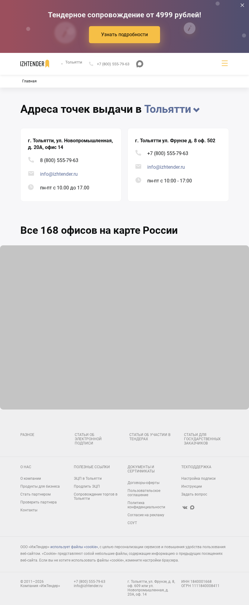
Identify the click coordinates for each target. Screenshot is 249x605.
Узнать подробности (124, 34)
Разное (27, 435)
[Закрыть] (242, 5)
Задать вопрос (194, 494)
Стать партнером (35, 494)
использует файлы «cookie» (74, 547)
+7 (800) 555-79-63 (167, 153)
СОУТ (132, 523)
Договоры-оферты (143, 483)
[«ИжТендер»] (34, 64)
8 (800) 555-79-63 (59, 160)
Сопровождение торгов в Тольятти (96, 496)
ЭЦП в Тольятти (88, 478)
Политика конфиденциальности (146, 505)
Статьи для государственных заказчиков (202, 439)
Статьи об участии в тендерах (149, 437)
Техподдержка (196, 467)
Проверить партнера (38, 502)
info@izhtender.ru (59, 174)
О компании (30, 478)
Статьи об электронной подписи (88, 439)
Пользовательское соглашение (144, 493)
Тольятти (73, 62)
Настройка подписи (198, 478)
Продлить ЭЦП (87, 486)
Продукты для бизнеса (40, 486)
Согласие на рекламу (146, 515)
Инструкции (191, 486)
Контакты (28, 510)
